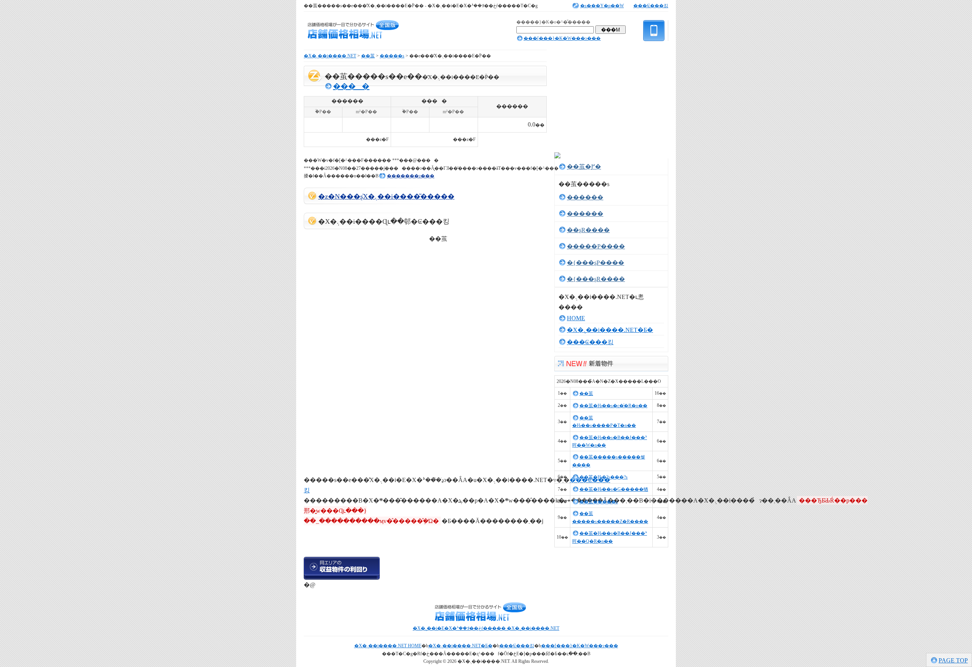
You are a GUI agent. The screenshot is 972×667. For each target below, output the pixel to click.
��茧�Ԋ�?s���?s (603, 477)
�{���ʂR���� (596, 279)
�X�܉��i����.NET (330, 55)
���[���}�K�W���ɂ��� (562, 38)
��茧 (368, 55)
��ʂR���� (588, 230)
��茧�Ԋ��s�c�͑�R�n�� (613, 405)
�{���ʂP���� (595, 262)
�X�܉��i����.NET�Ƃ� (610, 330)
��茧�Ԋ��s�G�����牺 (613, 489)
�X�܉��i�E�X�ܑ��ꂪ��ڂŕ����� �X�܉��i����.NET (486, 628)
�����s (392, 55)
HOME (576, 318)
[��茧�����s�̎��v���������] (342, 568)
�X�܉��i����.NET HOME (387, 645)
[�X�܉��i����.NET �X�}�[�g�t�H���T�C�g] (654, 44)
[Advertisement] (392, 152)
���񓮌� (351, 86)
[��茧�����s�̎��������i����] (421, 568)
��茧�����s (598, 501)
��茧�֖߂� (584, 166)
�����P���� (596, 246)
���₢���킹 (650, 5)
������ (585, 197)
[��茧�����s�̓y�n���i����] (342, 541)
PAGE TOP (953, 660)
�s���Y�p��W (602, 5)
